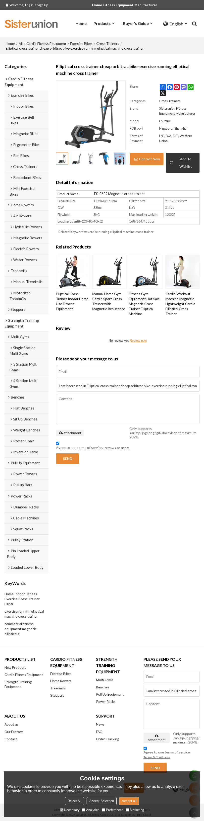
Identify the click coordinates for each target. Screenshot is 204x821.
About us (11, 724)
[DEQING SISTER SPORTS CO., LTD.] (31, 23)
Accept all (129, 801)
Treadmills (58, 688)
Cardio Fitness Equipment (46, 43)
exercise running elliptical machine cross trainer (24, 613)
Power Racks (105, 702)
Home (81, 23)
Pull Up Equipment (110, 694)
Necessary (72, 810)
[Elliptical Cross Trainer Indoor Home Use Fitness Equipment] (73, 272)
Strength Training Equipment (18, 684)
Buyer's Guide (136, 23)
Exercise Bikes (81, 43)
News (100, 724)
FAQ (99, 732)
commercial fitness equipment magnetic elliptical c (20, 629)
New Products (15, 667)
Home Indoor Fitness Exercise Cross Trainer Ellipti (22, 599)
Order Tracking (107, 739)
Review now (138, 340)
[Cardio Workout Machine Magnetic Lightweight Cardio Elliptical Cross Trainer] (182, 272)
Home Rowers (60, 681)
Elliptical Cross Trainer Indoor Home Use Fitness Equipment (72, 301)
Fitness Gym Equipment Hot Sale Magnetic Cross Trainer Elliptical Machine (144, 304)
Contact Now (149, 159)
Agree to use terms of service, (93, 447)
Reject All (74, 801)
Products (102, 23)
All (21, 43)
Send (67, 459)
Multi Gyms (104, 680)
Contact (10, 739)
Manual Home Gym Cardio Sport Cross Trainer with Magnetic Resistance (108, 301)
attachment (72, 433)
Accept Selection (101, 801)
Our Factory (13, 732)
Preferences (114, 810)
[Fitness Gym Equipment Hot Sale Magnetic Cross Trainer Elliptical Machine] (146, 272)
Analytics (93, 810)
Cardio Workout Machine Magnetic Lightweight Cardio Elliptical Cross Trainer (180, 304)
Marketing (137, 810)
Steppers (57, 695)
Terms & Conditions (116, 448)
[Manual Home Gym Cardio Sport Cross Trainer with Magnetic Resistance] (109, 272)
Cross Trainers (107, 43)
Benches (102, 687)
